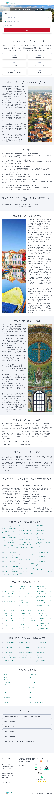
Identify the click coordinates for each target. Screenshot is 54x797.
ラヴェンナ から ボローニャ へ (10, 625)
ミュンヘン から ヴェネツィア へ (44, 539)
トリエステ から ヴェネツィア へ (27, 542)
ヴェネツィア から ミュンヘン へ (44, 556)
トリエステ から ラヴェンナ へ (44, 591)
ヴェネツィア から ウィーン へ (44, 561)
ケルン (30, 697)
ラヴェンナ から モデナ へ (43, 615)
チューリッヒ (7, 697)
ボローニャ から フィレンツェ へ (27, 650)
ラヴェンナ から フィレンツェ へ (10, 615)
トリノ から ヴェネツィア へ (26, 528)
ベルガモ (31, 677)
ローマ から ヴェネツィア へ (9, 526)
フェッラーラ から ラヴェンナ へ (44, 586)
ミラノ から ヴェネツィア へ (9, 528)
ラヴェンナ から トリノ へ (26, 615)
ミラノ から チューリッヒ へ (43, 652)
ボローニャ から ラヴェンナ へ (10, 601)
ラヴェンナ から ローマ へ (9, 610)
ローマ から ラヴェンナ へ (9, 586)
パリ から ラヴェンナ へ (8, 596)
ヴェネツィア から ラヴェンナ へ (27, 571)
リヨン (30, 700)
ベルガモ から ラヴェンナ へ (26, 600)
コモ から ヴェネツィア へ (43, 546)
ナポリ (5, 687)
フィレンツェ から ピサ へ (9, 660)
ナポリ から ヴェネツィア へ (9, 537)
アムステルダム (32, 682)
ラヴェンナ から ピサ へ (8, 628)
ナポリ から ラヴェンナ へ (9, 598)
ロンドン (31, 684)
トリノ (5, 700)
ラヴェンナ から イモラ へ (43, 623)
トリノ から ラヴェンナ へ (26, 591)
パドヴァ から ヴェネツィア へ (27, 544)
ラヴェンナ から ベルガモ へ (26, 624)
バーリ (30, 679)
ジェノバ (6, 702)
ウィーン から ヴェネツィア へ (44, 537)
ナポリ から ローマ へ (25, 642)
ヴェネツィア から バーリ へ (26, 566)
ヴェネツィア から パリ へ (9, 561)
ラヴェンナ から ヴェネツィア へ (44, 530)
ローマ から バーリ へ (42, 647)
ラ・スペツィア (32, 674)
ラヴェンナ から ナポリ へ (9, 623)
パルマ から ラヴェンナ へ (43, 602)
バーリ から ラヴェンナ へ (26, 602)
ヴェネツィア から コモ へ (43, 559)
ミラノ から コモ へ (24, 647)
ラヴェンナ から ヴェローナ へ (27, 610)
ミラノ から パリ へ (41, 642)
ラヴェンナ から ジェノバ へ (26, 618)
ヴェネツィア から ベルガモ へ (27, 563)
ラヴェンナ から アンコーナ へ (44, 620)
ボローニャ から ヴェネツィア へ (10, 540)
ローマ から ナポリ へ (8, 644)
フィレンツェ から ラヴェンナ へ (10, 591)
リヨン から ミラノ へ (42, 655)
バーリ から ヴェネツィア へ (26, 539)
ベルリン (31, 695)
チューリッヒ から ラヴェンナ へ (27, 588)
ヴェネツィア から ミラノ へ (9, 555)
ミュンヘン (31, 689)
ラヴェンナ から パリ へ (8, 620)
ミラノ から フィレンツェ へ (9, 657)
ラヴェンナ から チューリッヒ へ (27, 613)
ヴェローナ (6, 695)
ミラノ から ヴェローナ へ (26, 652)
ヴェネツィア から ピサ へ (9, 569)
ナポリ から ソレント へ (42, 650)
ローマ (5, 674)
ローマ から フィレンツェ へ (9, 642)
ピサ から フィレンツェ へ (26, 644)
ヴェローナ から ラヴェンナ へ (27, 586)
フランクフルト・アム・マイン (36, 702)
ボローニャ (6, 689)
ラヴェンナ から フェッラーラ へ (44, 610)
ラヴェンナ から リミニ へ (26, 629)
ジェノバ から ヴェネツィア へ (27, 530)
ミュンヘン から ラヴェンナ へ (44, 600)
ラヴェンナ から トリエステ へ (44, 618)
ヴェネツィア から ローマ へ (9, 552)
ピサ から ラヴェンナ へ (8, 603)
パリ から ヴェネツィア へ (9, 535)
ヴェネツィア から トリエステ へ (27, 568)
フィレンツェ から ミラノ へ (26, 657)
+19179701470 (29, 6)
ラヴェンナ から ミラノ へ (9, 613)
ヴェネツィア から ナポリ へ (9, 564)
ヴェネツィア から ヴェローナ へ (10, 571)
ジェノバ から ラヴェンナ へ (26, 593)
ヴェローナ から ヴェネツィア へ (10, 545)
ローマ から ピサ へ (24, 655)
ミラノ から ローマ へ (8, 647)
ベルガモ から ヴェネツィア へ (27, 537)
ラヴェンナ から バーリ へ (26, 627)
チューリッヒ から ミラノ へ (43, 644)
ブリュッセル (32, 687)
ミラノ (5, 677)
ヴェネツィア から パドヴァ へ (27, 573)
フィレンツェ (7, 679)
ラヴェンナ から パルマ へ (43, 625)
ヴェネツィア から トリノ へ (26, 554)
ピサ (5, 692)
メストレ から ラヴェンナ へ (43, 593)
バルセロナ (31, 692)
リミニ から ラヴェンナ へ (26, 605)
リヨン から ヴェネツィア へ (43, 528)
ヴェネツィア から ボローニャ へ (10, 566)
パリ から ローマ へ (24, 660)
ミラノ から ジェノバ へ (42, 657)
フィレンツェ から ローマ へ (9, 650)
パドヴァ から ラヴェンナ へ (43, 588)
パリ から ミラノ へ (7, 652)
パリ (5, 684)
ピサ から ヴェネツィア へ (9, 542)
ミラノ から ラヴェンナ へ (9, 588)
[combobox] (27, 17)
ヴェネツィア (7, 682)
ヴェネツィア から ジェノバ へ (27, 557)
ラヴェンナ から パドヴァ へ (43, 613)
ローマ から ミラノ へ (8, 655)
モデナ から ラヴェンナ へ (43, 605)
